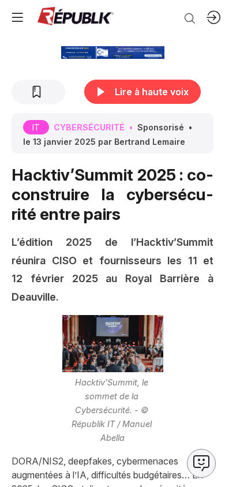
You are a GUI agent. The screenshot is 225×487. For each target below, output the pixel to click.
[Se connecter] (213, 17)
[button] (17, 17)
